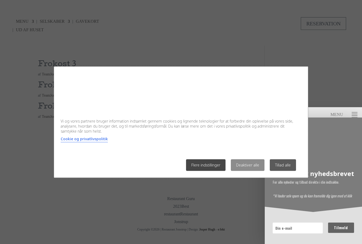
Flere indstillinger (205, 164)
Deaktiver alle (247, 164)
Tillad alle (283, 164)
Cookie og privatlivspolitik (84, 138)
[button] (354, 114)
